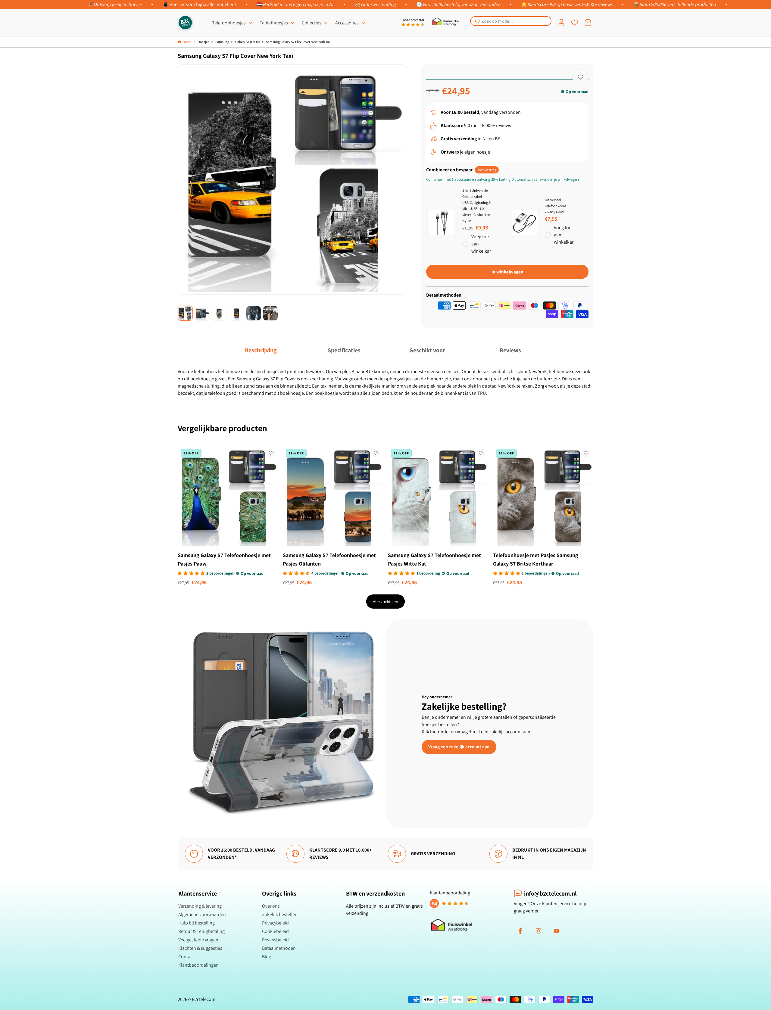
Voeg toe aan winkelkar (481, 243)
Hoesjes (203, 41)
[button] (511, 21)
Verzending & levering (200, 906)
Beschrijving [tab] (261, 350)
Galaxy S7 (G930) (247, 41)
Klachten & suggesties (200, 948)
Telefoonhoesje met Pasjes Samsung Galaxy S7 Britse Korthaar (535, 559)
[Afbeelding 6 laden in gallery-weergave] (270, 313)
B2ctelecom (203, 999)
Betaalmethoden (279, 948)
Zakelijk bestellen (280, 914)
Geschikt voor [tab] (427, 350)
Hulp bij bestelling (196, 923)
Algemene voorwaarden (202, 914)
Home (187, 41)
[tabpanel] (385, 382)
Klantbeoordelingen (198, 965)
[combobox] (510, 21)
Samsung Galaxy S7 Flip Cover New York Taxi (298, 41)
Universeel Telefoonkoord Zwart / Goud (555, 206)
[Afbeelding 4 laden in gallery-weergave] (236, 313)
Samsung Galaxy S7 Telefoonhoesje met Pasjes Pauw (224, 559)
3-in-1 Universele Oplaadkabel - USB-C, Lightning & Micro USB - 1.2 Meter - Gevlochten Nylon (476, 205)
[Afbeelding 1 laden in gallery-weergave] (185, 313)
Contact (186, 956)
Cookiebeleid (275, 931)
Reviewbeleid (275, 940)
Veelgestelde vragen (198, 940)
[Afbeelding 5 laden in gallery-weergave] (253, 313)
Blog (266, 956)
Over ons (271, 906)
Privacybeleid (275, 923)
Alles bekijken (385, 601)
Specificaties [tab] (344, 350)
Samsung (222, 41)
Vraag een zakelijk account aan (459, 747)
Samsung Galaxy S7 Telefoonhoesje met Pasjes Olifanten (329, 559)
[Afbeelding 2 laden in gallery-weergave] (202, 313)
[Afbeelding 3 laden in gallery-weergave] (219, 313)
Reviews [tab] (510, 350)
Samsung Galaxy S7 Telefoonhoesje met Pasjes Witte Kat (434, 559)
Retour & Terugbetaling (201, 931)
